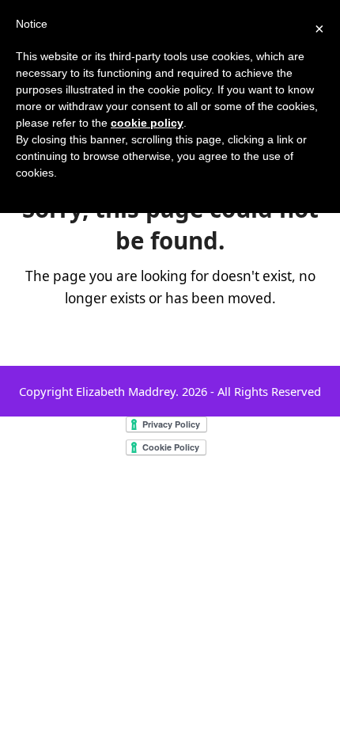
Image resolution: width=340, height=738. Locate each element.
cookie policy (147, 122)
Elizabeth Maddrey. (127, 391)
